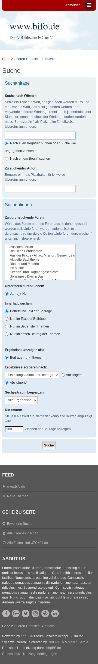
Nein (25, 294)
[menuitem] (11, 654)
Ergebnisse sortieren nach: (26, 367)
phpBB (26, 636)
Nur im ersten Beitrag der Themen (34, 334)
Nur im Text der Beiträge (27, 319)
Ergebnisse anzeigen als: (24, 350)
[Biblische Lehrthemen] (40, 251)
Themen (37, 357)
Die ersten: (13, 410)
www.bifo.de (35, 25)
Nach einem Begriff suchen (29, 158)
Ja (11, 294)
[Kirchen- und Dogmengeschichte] (40, 272)
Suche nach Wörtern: (21, 96)
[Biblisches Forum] (40, 247)
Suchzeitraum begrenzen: (25, 392)
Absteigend (18, 383)
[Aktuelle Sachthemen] (40, 260)
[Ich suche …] (40, 268)
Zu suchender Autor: (21, 168)
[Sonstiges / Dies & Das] (40, 277)
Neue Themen (17, 496)
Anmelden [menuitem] (73, 5)
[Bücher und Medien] (40, 264)
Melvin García (78, 642)
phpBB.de (53, 648)
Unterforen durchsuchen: (24, 286)
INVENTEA (56, 642)
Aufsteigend (74, 375)
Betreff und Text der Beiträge (30, 311)
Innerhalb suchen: (19, 303)
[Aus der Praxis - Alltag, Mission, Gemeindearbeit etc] (40, 256)
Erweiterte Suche (19, 524)
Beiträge (16, 357)
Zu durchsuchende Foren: (25, 217)
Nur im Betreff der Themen (29, 326)
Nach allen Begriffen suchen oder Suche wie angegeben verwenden (40, 147)
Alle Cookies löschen (22, 533)
